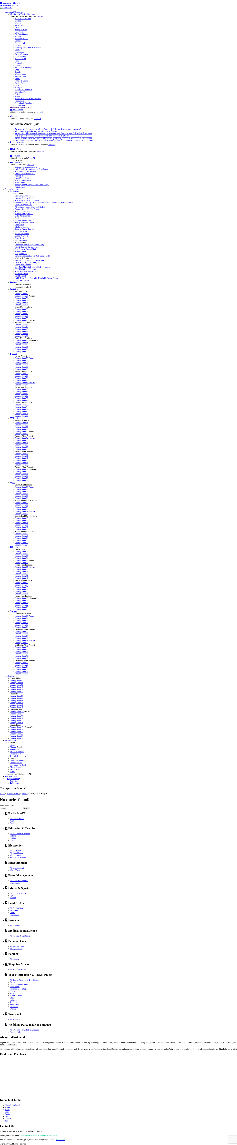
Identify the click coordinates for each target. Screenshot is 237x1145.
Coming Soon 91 (21, 400)
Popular (18, 36)
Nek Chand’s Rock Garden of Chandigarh (31, 169)
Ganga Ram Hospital (23, 265)
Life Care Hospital (22, 280)
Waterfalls (14, 1007)
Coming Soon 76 (21, 365)
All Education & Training (20, 834)
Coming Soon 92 (21, 405)
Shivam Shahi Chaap (23, 220)
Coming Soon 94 (21, 409)
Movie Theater (20, 59)
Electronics (19, 63)
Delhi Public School (22, 216)
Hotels (17, 79)
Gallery (15, 289)
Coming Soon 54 (21, 305)
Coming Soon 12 (21, 458)
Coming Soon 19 (21, 476)
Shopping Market (21, 39)
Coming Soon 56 (21, 311)
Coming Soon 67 (22, 340)
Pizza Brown (20, 238)
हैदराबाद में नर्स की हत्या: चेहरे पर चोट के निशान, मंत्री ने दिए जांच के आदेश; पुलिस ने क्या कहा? (48, 129)
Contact (18, 3)
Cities (7, 1112)
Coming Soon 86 (21, 391)
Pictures (8, 1118)
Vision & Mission (17, 752)
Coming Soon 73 (25, 358)
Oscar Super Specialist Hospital (27, 262)
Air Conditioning (21, 34)
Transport (18, 87)
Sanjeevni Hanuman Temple (26, 167)
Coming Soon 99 (21, 425)
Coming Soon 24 (21, 545)
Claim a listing (15, 767)
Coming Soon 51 (21, 298)
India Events (17, 149)
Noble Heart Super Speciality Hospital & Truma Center (36, 278)
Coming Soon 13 (21, 460)
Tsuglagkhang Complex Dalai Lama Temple (32, 185)
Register (15, 783)
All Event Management (19, 881)
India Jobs (16, 156)
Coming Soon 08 (21, 447)
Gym (17, 70)
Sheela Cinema (21, 251)
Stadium (18, 21)
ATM (12, 821)
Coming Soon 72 (21, 351)
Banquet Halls (20, 43)
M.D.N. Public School (23, 211)
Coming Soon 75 (21, 362)
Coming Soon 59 (21, 318)
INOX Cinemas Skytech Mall (26, 247)
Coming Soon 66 (21, 336)
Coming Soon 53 (21, 302)
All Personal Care (17, 946)
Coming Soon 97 (21, 416)
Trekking (13, 1002)
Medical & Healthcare (23, 90)
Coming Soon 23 (21, 543)
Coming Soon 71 (21, 349)
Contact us (17, 760)
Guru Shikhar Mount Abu (25, 174)
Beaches (18, 41)
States (7, 1110)
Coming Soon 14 (21, 463)
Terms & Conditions (18, 756)
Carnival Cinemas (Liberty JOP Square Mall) (32, 256)
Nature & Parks (21, 30)
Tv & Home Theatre (23, 19)
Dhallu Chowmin (21, 227)
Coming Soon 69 (21, 345)
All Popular (14, 959)
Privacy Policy (15, 754)
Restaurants (19, 101)
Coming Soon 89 (21, 396)
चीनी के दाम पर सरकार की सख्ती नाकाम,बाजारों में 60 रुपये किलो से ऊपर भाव (42, 136)
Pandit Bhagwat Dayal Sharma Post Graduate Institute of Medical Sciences (44, 202)
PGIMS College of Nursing (25, 269)
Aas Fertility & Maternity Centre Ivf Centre (32, 260)
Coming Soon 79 (21, 374)
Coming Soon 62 (21, 327)
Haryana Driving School (24, 198)
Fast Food (19, 32)
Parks (17, 61)
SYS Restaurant (21, 240)
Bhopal (25, 794)
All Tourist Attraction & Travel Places (24, 980)
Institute (18, 65)
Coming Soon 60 (21, 320)
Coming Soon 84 (21, 385)
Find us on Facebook (18, 765)
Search (14, 611)
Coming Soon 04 (25, 438)
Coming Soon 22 (21, 540)
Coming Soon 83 (25, 383)
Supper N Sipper (21, 236)
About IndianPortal (12, 1105)
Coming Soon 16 (22, 469)
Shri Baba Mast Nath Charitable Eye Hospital (32, 267)
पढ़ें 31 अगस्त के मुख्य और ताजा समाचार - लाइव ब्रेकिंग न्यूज (36, 131)
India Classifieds (17, 142)
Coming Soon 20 (21, 478)
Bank (17, 85)
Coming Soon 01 (21, 429)
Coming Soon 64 (21, 331)
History (13, 745)
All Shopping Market (18, 969)
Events (14, 282)
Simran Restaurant (22, 234)
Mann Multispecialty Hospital (26, 271)
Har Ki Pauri (20, 182)
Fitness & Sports (21, 81)
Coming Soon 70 (21, 347)
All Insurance (15, 925)
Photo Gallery (17, 110)
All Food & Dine (16, 908)
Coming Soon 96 (21, 414)
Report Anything (16, 769)
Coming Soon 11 (21, 456)
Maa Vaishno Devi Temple (25, 171)
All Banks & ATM (17, 819)
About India (14, 749)
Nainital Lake (20, 187)
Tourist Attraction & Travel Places (28, 99)
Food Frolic (19, 225)
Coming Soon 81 (21, 378)
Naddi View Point (22, 178)
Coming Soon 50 (21, 296)
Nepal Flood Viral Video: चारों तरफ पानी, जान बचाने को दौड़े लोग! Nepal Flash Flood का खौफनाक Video (54, 140)
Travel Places (17, 162)
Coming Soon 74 (21, 360)
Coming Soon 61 (21, 325)
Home (2, 794)
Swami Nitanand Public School (27, 209)
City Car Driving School (24, 196)
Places (7, 1107)
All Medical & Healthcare (20, 936)
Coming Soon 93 (21, 407)
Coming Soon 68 (21, 342)
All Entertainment (17, 868)
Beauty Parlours (21, 83)
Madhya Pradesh (13, 794)
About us (13, 747)
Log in (15, 781)
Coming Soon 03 (21, 434)
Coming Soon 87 (21, 394)
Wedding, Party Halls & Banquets (28, 47)
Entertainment (20, 56)
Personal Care (20, 76)
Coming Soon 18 (21, 474)
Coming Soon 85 (21, 389)
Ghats (17, 27)
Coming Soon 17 (21, 471)
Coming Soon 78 (21, 369)
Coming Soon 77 (21, 367)
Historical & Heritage (23, 67)
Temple (18, 72)
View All (39, 16)
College (18, 94)
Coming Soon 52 (21, 300)
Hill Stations (15, 987)
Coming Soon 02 (21, 431)
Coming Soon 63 (21, 329)
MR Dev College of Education (27, 200)
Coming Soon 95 (21, 411)
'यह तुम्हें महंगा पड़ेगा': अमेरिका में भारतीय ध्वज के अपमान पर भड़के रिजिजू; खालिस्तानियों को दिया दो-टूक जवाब (53, 134)
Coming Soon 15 (21, 465)
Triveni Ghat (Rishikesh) (24, 180)
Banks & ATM (20, 92)
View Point (19, 25)
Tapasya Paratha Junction (25, 229)
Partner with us (16, 763)
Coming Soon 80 (21, 376)
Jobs (13, 483)
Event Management (22, 54)
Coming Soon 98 (21, 423)
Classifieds (16, 418)
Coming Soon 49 (21, 294)
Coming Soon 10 (21, 454)
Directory (15, 191)
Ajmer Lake (19, 176)
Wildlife (13, 1009)
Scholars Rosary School (24, 214)
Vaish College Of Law (23, 205)
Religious (18, 45)
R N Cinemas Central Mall (25, 249)
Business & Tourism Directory (23, 14)
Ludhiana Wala (21, 231)
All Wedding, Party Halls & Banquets (24, 1030)
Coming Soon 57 (21, 314)
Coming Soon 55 (21, 309)
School (17, 96)
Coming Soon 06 (21, 443)
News (14, 116)
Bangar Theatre (21, 254)
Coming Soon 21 (21, 480)
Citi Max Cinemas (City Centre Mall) (29, 245)
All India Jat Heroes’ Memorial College (30, 207)
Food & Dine (20, 105)
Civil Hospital (20, 276)
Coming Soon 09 (21, 449)
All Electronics (15, 851)
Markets (18, 23)
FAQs (12, 772)
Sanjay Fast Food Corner (24, 222)
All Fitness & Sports (18, 893)
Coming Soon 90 (21, 398)
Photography (20, 52)
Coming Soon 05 (21, 440)
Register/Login (13, 779)
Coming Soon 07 (21, 445)
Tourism (15, 547)
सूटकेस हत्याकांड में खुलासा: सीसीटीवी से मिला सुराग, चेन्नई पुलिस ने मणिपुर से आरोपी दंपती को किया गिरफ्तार (53, 138)
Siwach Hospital (21, 274)
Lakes (17, 50)
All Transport (15, 1019)
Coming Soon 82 (21, 380)
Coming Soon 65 (21, 334)
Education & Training (23, 103)
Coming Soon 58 (21, 316)
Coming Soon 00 (21, 427)
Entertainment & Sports (19, 984)
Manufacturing (20, 74)
